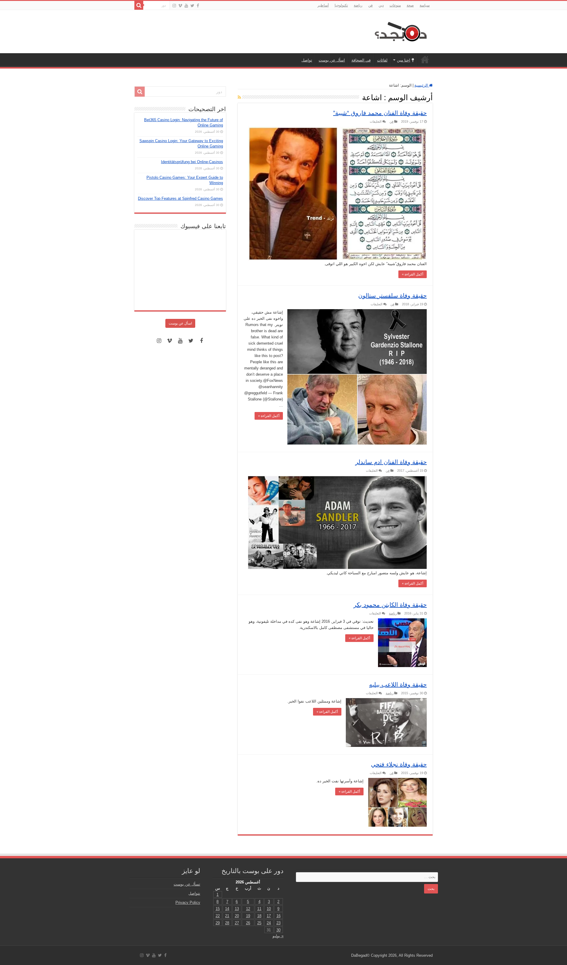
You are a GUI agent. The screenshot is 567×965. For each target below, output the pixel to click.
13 (237, 908)
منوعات (395, 5)
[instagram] (174, 5)
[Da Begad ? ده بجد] (400, 30)
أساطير (323, 5)
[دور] (138, 5)
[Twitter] (192, 5)
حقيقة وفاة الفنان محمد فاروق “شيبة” (380, 113)
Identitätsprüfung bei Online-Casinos (192, 162)
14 (227, 908)
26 (248, 923)
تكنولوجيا (341, 5)
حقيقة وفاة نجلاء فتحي (399, 764)
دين (381, 5)
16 (278, 916)
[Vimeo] (180, 5)
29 (218, 923)
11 (259, 908)
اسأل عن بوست (332, 60)
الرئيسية (425, 59)
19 (248, 916)
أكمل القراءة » (412, 274)
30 (278, 930)
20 (237, 916)
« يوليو (278, 936)
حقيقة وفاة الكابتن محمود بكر (390, 604)
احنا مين (403, 60)
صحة (410, 5)
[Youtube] (186, 5)
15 (218, 908)
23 (278, 923)
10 (269, 908)
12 (248, 908)
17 (269, 916)
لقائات (382, 60)
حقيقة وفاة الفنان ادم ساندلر (391, 462)
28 (227, 923)
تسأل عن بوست (187, 884)
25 (259, 923)
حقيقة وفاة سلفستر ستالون (392, 295)
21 (227, 916)
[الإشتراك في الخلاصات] (239, 97)
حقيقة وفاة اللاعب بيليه (398, 684)
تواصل (307, 60)
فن (370, 5)
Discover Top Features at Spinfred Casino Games (180, 198)
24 (269, 923)
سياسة (425, 5)
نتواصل (194, 893)
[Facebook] (198, 5)
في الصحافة (361, 60)
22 (218, 916)
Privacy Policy (187, 902)
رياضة (358, 5)
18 (259, 916)
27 (237, 923)
